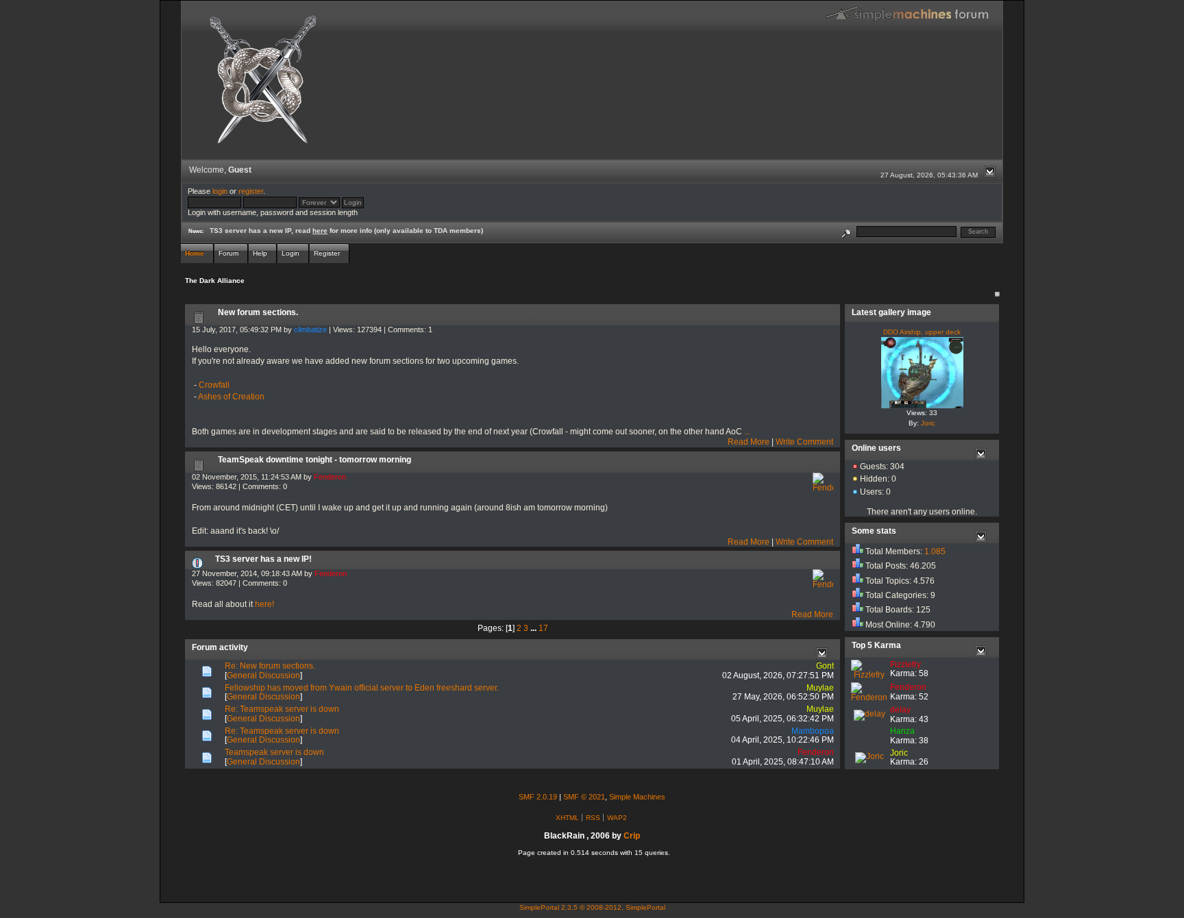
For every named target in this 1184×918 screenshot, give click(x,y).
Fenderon (330, 477)
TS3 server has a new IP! (263, 559)
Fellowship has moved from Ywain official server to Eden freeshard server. (362, 688)
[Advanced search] (846, 231)
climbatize (310, 329)
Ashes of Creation (231, 396)
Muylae (820, 688)
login (219, 191)
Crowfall (214, 385)
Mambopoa (812, 731)
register (250, 191)
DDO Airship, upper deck (922, 332)
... (747, 431)
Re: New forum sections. (270, 666)
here (320, 230)
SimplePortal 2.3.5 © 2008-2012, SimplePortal (592, 907)
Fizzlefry (905, 664)
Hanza (902, 731)
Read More (748, 442)
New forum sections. (258, 312)
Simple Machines (637, 797)
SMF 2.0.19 (538, 797)
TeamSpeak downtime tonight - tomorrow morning (314, 459)
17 (543, 628)
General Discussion (263, 675)
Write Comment (804, 442)
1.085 (935, 551)
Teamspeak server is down (274, 752)
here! (264, 604)
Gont (825, 666)
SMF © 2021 (584, 797)
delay (900, 710)
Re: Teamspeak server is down (282, 709)
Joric (928, 423)
